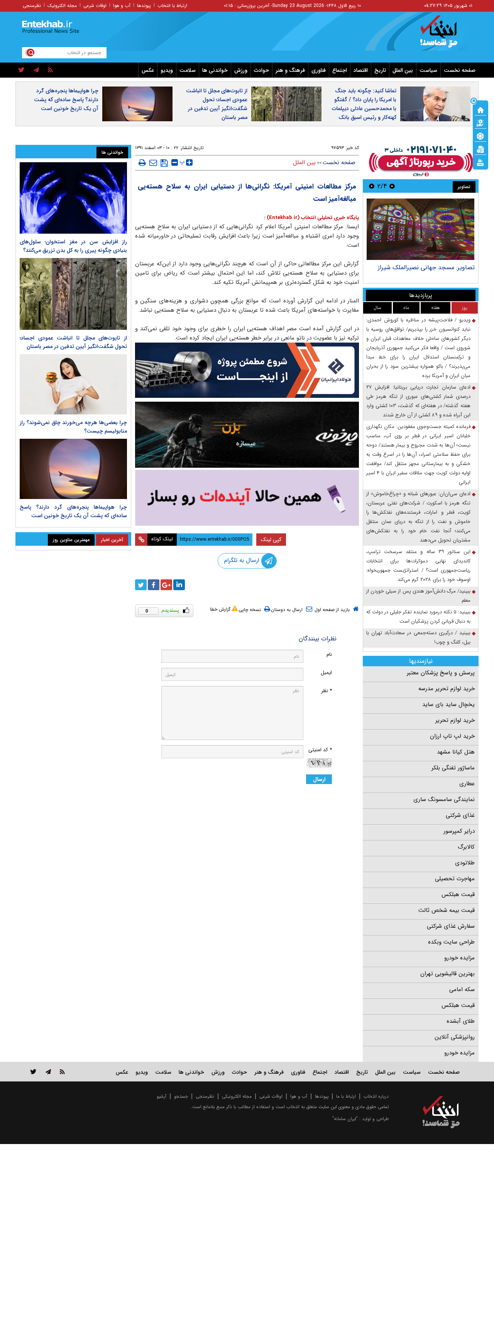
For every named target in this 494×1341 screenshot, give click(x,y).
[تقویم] (480, 148)
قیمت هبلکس (458, 894)
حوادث (261, 70)
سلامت (187, 70)
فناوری (318, 70)
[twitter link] (33, 1071)
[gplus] (166, 584)
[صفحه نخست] (480, 109)
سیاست (428, 70)
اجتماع (339, 70)
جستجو (181, 1096)
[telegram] (36, 70)
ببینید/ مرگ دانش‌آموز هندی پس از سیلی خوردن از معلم (418, 595)
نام (329, 654)
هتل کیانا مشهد (456, 752)
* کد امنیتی (320, 750)
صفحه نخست (459, 70)
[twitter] (21, 70)
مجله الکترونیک (62, 5)
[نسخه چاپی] (142, 162)
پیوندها (144, 5)
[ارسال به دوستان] (153, 162)
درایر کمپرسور (459, 831)
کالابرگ (466, 847)
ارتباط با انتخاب (172, 5)
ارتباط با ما (346, 1096)
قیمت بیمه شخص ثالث (446, 910)
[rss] (50, 70)
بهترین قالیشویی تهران (447, 973)
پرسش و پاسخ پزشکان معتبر (441, 672)
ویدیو (167, 70)
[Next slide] (371, 185)
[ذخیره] (164, 163)
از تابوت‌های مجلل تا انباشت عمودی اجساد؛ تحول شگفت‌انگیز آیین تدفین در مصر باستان (216, 104)
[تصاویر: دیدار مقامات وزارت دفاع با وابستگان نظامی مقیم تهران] (384, 229)
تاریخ (380, 70)
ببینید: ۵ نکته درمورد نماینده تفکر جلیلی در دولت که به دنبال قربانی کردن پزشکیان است (418, 616)
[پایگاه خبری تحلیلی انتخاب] (445, 35)
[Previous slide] (392, 185)
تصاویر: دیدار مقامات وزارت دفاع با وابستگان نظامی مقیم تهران (394, 271)
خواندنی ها (215, 70)
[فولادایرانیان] (247, 370)
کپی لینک (271, 539)
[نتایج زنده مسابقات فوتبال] (480, 162)
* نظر (326, 691)
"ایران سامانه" (345, 1118)
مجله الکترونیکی (237, 1096)
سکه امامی (462, 989)
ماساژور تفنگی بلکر (453, 767)
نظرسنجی (32, 5)
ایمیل (326, 673)
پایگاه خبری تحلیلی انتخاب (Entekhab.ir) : (311, 218)
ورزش (240, 70)
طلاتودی (465, 862)
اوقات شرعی (95, 5)
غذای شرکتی (460, 815)
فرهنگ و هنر (290, 70)
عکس (148, 70)
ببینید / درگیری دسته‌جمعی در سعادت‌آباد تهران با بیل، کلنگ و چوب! (418, 637)
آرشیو (161, 1096)
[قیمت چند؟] (480, 122)
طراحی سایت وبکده (451, 942)
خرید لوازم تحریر (455, 720)
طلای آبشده (461, 1021)
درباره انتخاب (376, 1096)
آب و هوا (121, 5)
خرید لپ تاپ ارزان (452, 736)
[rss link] (62, 1071)
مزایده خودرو (459, 957)
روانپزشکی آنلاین (455, 1037)
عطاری (467, 783)
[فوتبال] (480, 135)
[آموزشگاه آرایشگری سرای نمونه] (247, 498)
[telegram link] (48, 1071)
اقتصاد (361, 70)
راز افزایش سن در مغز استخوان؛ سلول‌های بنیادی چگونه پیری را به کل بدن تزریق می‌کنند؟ (73, 246)
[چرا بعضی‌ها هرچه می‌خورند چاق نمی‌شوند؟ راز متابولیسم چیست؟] (73, 384)
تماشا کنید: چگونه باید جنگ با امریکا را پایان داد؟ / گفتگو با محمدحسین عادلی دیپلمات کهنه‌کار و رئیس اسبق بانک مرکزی (364, 109)
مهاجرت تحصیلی (455, 878)
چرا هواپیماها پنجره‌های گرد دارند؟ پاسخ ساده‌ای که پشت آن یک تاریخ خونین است (66, 100)
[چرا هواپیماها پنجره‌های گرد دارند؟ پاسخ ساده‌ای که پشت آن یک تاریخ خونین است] (73, 469)
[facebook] (153, 584)
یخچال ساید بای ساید (448, 704)
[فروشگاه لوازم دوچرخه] (247, 435)
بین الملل (402, 70)
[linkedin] (179, 584)
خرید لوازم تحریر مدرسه (446, 688)
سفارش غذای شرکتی (451, 926)
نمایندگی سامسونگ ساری (444, 799)
